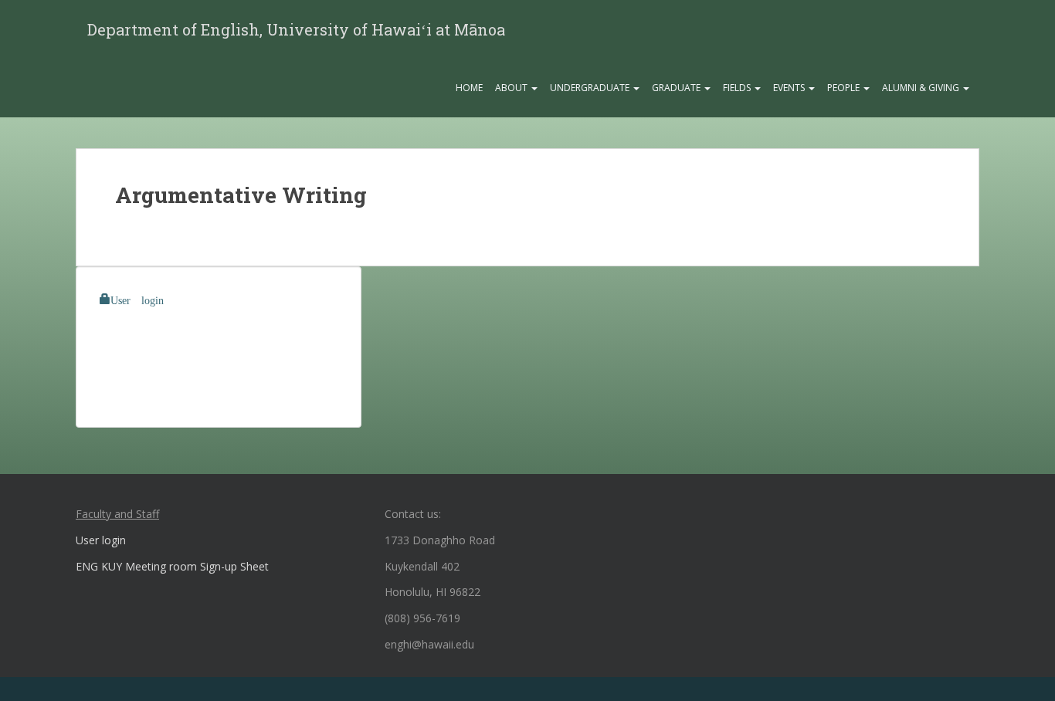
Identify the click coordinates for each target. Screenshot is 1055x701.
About (512, 87)
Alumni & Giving (922, 87)
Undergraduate (591, 87)
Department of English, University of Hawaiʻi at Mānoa (296, 29)
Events (790, 87)
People (844, 87)
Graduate (677, 87)
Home (469, 87)
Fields (738, 87)
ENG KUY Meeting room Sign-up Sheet (172, 566)
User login (137, 298)
